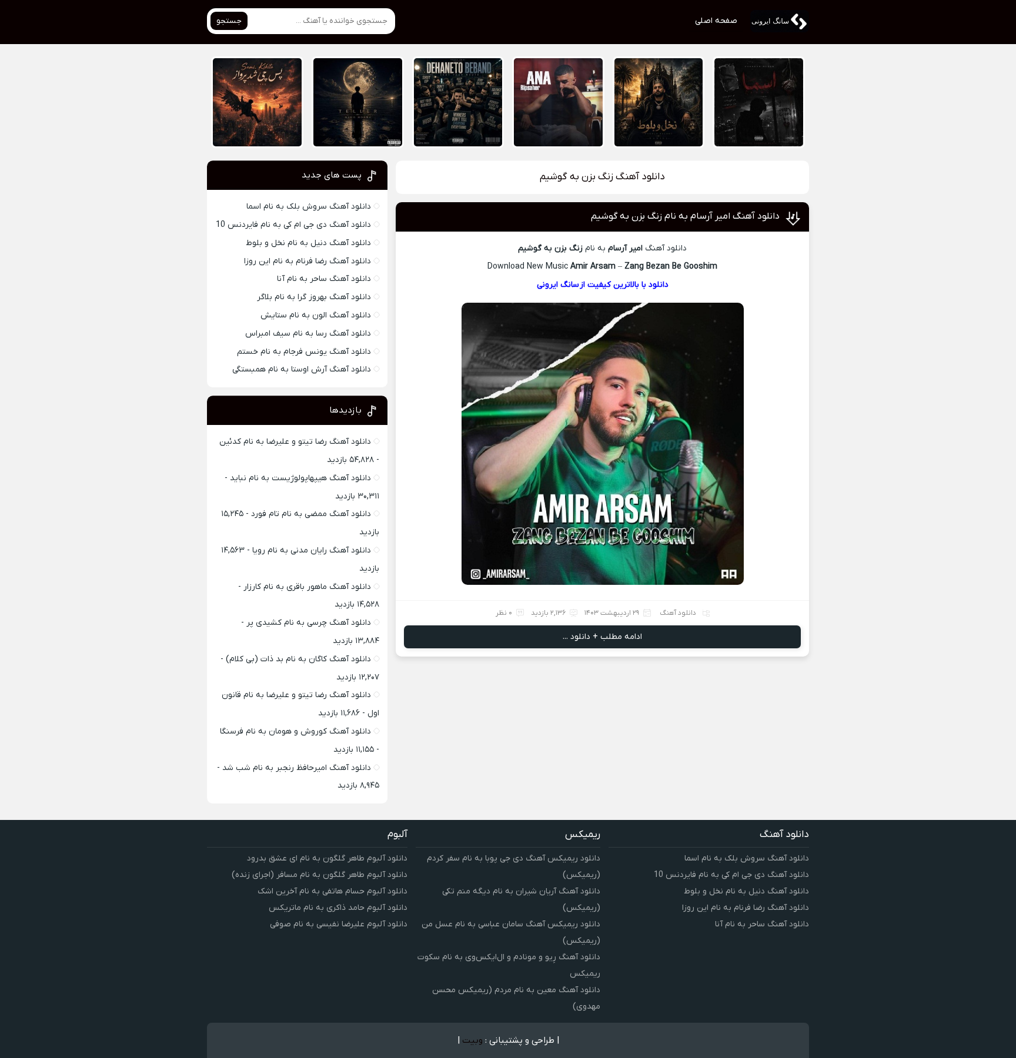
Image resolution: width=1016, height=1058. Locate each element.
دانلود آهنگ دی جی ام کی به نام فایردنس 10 (293, 224)
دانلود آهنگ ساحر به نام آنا (324, 278)
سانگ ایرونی (558, 284)
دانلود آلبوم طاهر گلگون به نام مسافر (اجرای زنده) (319, 874)
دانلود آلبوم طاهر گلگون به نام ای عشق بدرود (327, 858)
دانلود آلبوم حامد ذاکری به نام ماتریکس (338, 907)
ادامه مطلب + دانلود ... (602, 636)
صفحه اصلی (716, 20)
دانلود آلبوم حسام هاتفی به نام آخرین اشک (332, 891)
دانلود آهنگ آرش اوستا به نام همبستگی (301, 369)
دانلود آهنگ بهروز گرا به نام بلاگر (314, 297)
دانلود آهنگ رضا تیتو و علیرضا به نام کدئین (295, 441)
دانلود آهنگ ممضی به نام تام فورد (311, 514)
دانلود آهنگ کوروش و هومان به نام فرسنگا (295, 731)
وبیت (472, 1040)
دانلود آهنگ (678, 613)
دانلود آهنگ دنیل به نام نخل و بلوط (308, 243)
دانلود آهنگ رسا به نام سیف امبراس (308, 333)
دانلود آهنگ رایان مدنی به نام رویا (311, 550)
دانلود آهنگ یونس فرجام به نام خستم (304, 351)
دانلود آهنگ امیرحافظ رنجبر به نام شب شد (296, 768)
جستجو (229, 21)
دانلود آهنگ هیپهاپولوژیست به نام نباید (300, 478)
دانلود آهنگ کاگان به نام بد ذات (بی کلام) (298, 659)
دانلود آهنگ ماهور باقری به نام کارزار (307, 586)
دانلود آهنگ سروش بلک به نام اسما (308, 206)
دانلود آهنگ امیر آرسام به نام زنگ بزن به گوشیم (685, 216)
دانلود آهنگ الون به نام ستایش (315, 315)
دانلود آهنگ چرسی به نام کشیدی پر (308, 622)
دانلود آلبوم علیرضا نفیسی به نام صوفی (338, 924)
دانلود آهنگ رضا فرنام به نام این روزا (307, 261)
